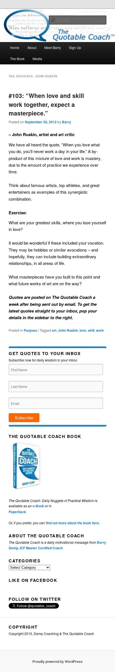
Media (37, 58)
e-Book (38, 505)
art (54, 330)
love (83, 330)
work (100, 330)
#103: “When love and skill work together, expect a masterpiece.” (46, 104)
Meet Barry (52, 47)
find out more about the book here (72, 522)
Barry (66, 121)
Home (14, 47)
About (31, 47)
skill (91, 330)
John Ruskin (68, 330)
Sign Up (75, 47)
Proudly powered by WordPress (57, 661)
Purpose (30, 330)
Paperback (17, 511)
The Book (17, 58)
